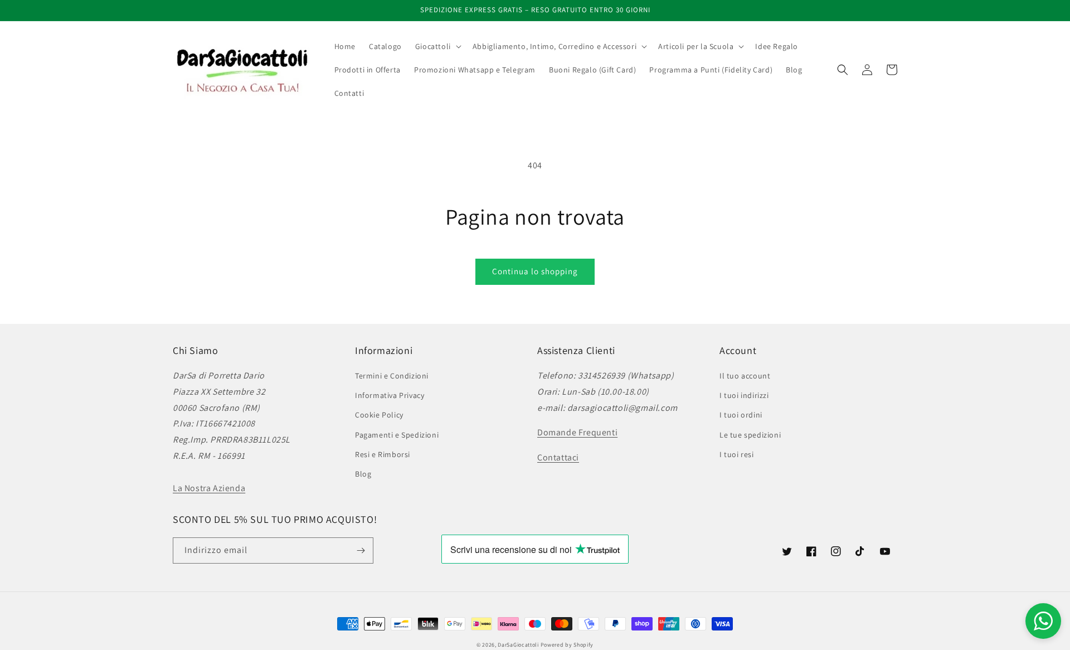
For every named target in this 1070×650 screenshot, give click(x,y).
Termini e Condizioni (392, 376)
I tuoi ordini (740, 415)
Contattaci (558, 457)
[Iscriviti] (360, 550)
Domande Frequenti (577, 432)
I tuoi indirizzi (744, 395)
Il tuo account (744, 376)
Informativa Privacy (389, 395)
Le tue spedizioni (750, 435)
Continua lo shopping (535, 271)
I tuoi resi (736, 454)
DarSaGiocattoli (518, 644)
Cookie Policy (379, 415)
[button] (437, 46)
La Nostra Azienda (209, 488)
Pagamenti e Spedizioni (397, 435)
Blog (363, 474)
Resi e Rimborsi (382, 454)
